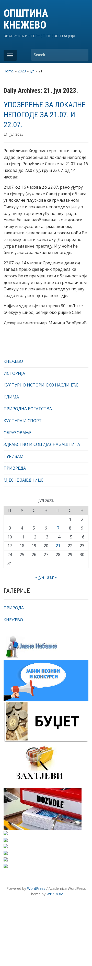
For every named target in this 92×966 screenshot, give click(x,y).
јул (32, 71)
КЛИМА (11, 397)
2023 (22, 71)
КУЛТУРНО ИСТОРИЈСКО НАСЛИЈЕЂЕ (41, 385)
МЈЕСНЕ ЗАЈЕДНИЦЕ (23, 480)
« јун (39, 577)
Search (82, 54)
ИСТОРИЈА (14, 373)
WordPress (36, 888)
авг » (52, 577)
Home (9, 71)
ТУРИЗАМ (14, 456)
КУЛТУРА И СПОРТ (23, 420)
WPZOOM (55, 894)
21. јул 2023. (14, 134)
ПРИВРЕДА (15, 468)
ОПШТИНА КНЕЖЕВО (26, 19)
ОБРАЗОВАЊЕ (17, 432)
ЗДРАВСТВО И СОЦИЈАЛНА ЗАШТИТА (42, 444)
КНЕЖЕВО (13, 361)
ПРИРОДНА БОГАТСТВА (28, 408)
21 (58, 545)
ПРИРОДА (14, 608)
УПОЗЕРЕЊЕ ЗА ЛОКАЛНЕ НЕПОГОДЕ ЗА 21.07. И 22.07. (45, 114)
